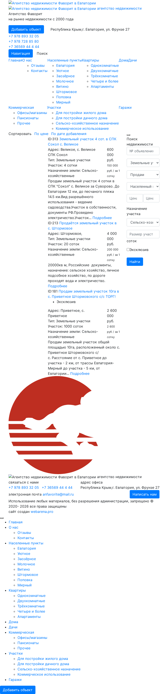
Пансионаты (27, 118)
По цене (41, 133)
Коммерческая (21, 107)
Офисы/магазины (32, 112)
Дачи (132, 60)
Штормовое (66, 91)
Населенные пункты (64, 60)
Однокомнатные (105, 65)
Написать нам (145, 494)
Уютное (62, 70)
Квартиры (90, 60)
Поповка (63, 97)
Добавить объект (26, 29)
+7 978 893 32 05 (24, 36)
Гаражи (125, 107)
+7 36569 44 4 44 (24, 46)
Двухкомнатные (104, 70)
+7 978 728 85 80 (24, 41)
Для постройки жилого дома (81, 112)
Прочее (23, 123)
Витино (62, 86)
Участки (54, 107)
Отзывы (38, 65)
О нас (27, 60)
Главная (15, 60)
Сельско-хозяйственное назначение (87, 123)
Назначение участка (137, 211)
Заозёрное (65, 76)
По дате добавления (68, 133)
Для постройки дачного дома (81, 118)
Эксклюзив (139, 249)
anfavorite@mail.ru (58, 494)
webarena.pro (42, 511)
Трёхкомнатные (104, 76)
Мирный (63, 102)
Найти (135, 261)
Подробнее (102, 218)
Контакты (39, 70)
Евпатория (65, 65)
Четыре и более (104, 81)
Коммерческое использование (82, 128)
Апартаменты (102, 86)
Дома (123, 60)
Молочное (65, 81)
